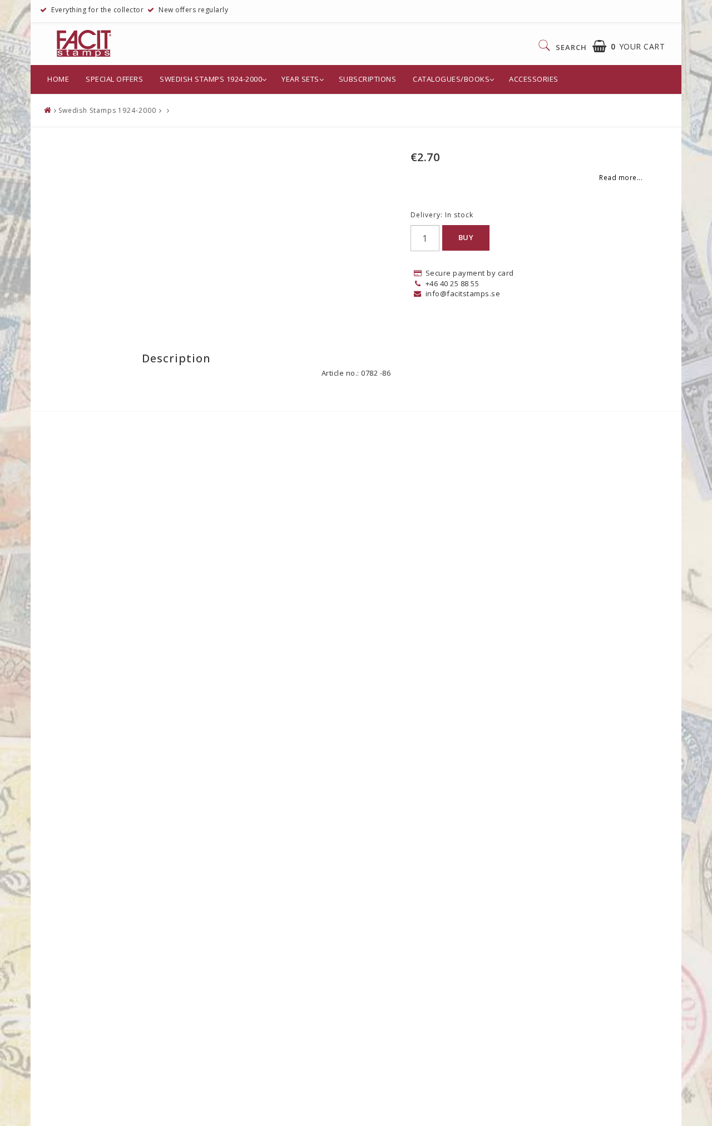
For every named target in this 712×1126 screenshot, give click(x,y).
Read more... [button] (620, 177)
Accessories (533, 79)
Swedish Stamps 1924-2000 (211, 79)
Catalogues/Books (451, 79)
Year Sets (300, 79)
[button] (629, 46)
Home (58, 79)
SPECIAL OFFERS (114, 79)
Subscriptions (368, 79)
